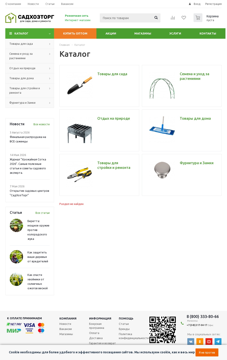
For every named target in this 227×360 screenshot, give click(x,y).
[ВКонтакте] (190, 341)
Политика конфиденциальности (134, 336)
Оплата (94, 332)
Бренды (124, 328)
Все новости (41, 124)
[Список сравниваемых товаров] (173, 19)
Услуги (175, 33)
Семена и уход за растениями (21, 56)
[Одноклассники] (199, 341)
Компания (67, 318)
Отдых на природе (22, 68)
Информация (100, 318)
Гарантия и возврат (102, 343)
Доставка (96, 338)
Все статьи (42, 212)
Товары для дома (21, 78)
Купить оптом (75, 33)
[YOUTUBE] (208, 341)
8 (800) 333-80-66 (203, 316)
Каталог (21, 33)
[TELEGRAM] (218, 341)
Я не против (207, 352)
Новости (65, 323)
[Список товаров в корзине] (206, 20)
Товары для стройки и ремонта (24, 90)
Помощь (126, 318)
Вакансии (65, 328)
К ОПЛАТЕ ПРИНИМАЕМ (24, 318)
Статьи (124, 323)
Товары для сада (21, 43)
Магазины (142, 33)
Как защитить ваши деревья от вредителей (37, 257)
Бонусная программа (96, 325)
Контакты (208, 33)
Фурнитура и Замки (22, 102)
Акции (111, 33)
